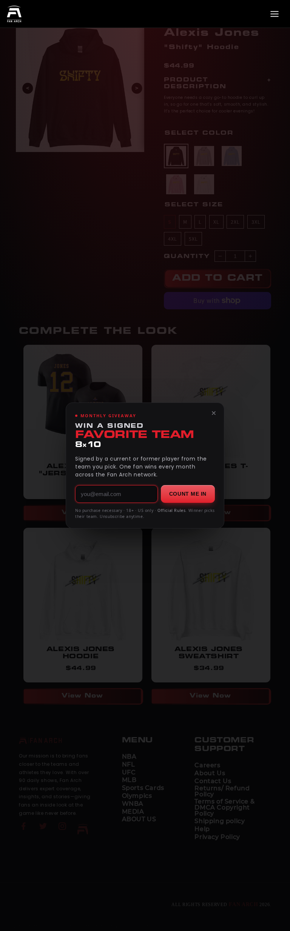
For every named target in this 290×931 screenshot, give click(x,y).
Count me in (188, 494)
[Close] (213, 413)
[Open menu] (274, 14)
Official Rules (171, 510)
